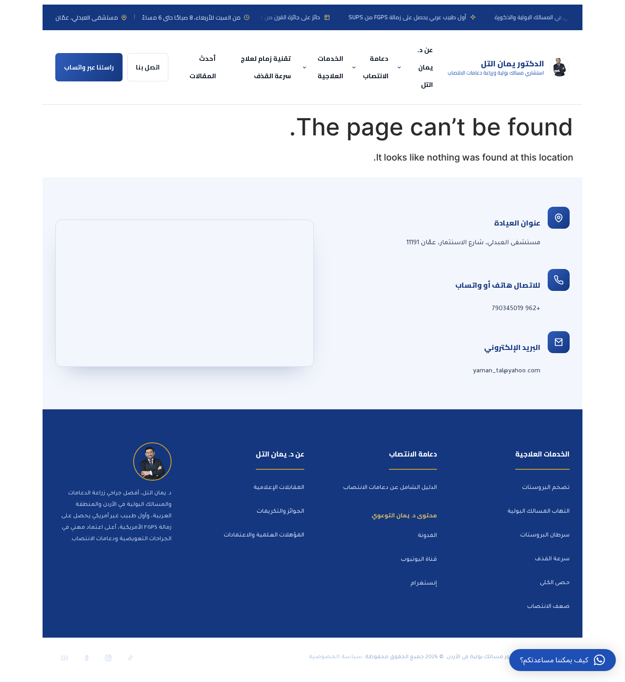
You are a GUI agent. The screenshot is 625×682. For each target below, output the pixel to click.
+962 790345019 (516, 309)
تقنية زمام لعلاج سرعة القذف (266, 67)
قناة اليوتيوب (419, 560)
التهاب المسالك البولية (538, 512)
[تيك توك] (130, 657)
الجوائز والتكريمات (280, 512)
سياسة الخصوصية (335, 658)
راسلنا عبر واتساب (89, 67)
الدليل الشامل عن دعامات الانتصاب (390, 488)
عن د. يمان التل (425, 67)
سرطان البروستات (545, 535)
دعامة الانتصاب (375, 67)
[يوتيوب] (64, 657)
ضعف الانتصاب (548, 607)
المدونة (427, 536)
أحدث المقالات (202, 67)
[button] (562, 660)
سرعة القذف (552, 559)
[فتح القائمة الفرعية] (400, 67)
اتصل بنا (148, 67)
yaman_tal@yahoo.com (506, 371)
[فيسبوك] (86, 657)
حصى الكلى (555, 583)
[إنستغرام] (108, 657)
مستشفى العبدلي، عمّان (86, 17)
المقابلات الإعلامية (278, 488)
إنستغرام (423, 583)
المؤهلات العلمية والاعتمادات (264, 535)
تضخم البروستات (546, 488)
